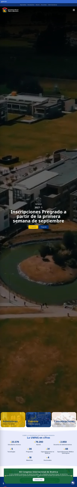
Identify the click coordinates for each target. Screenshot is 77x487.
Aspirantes (23, 5)
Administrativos (52, 5)
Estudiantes (31, 5)
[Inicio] (10, 10)
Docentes (44, 5)
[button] (74, 10)
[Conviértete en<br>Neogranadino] (13, 419)
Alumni (38, 5)
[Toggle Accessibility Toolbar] (3, 483)
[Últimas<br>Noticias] (64, 419)
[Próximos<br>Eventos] (38, 419)
